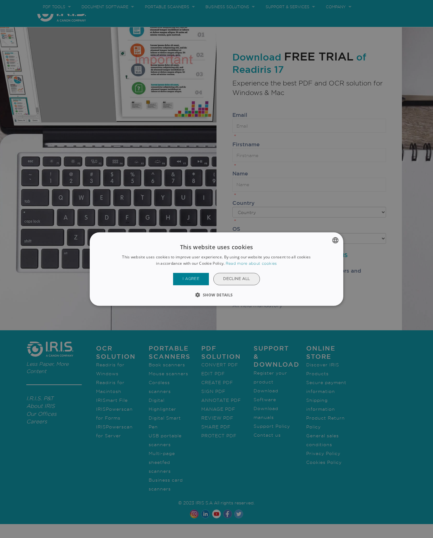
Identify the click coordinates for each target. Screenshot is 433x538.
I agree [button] (191, 279)
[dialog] (216, 269)
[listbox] (335, 240)
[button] (216, 295)
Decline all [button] (236, 279)
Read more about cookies (251, 263)
